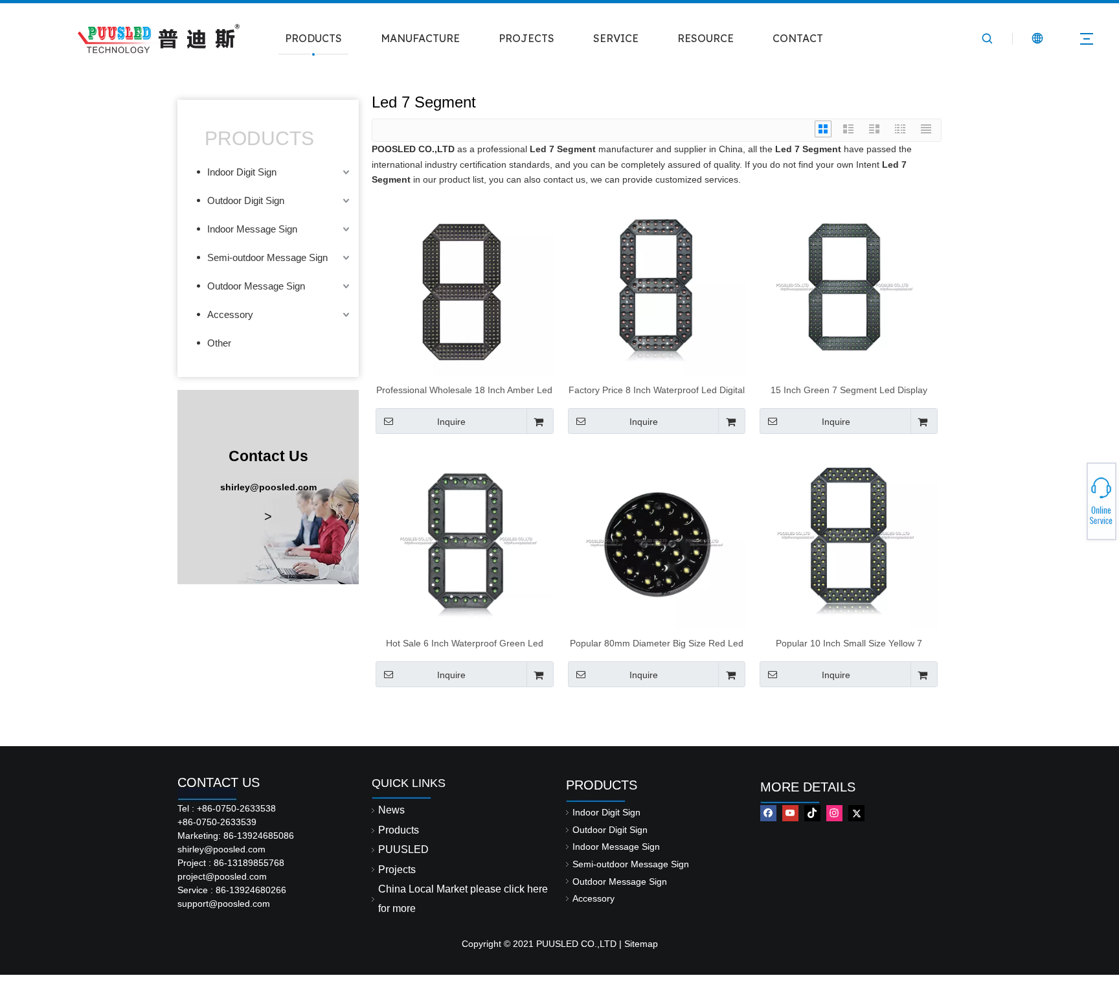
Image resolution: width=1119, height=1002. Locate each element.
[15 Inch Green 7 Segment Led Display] (849, 286)
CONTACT (798, 38)
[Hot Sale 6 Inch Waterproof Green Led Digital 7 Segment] (465, 539)
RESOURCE (705, 38)
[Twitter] (856, 813)
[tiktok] (812, 813)
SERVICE (616, 38)
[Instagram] (834, 813)
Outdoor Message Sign (256, 285)
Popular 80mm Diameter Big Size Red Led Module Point (656, 643)
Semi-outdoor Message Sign (267, 257)
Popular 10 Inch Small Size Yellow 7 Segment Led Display (849, 643)
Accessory (230, 314)
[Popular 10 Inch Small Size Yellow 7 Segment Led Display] (849, 539)
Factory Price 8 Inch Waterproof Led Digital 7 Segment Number (657, 390)
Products (398, 830)
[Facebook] (768, 813)
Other (219, 342)
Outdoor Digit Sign (245, 200)
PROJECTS (526, 38)
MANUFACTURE (420, 38)
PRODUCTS (313, 38)
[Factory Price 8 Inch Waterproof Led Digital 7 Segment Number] (657, 286)
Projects (397, 869)
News (391, 809)
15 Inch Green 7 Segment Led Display (849, 390)
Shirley (1071, 497)
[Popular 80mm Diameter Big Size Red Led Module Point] (657, 539)
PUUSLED (403, 849)
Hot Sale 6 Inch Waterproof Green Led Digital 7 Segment (464, 643)
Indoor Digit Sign (242, 171)
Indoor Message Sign (252, 228)
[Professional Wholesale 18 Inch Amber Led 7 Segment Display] (465, 286)
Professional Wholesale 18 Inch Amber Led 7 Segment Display (464, 390)
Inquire (451, 421)
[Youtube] (790, 813)
